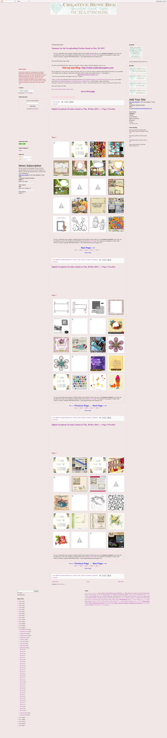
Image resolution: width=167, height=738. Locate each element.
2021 (20, 611)
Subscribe (140, 601)
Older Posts (121, 581)
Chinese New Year (133, 594)
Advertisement (95, 593)
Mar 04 (21, 704)
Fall (114, 596)
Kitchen (128, 597)
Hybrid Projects (116, 597)
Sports (122, 601)
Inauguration (123, 597)
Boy (149, 593)
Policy (132, 599)
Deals (88, 596)
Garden (145, 596)
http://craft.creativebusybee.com (97, 68)
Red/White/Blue (99, 601)
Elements (110, 596)
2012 (20, 717)
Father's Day (121, 596)
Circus (144, 594)
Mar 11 (21, 690)
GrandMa (99, 597)
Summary (58, 101)
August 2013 (23, 637)
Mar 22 (21, 667)
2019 (20, 615)
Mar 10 (21, 692)
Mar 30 (21, 651)
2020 (20, 613)
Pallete (103, 599)
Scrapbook (88, 259)
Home (88, 581)
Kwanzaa (132, 597)
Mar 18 (21, 676)
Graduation (94, 597)
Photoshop (83, 259)
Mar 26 (21, 659)
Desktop (92, 596)
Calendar (94, 594)
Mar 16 (21, 680)
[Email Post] (62, 101)
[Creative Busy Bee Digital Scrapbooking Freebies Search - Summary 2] (22, 144)
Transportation (108, 603)
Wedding (131, 603)
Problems (144, 599)
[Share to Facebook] (71, 102)
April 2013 (22, 645)
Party (110, 599)
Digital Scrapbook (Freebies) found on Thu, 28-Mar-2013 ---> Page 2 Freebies (83, 266)
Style (137, 601)
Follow (20, 150)
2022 (20, 609)
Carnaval (105, 594)
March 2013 (23, 647)
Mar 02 (21, 708)
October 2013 (23, 633)
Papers (107, 599)
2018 (20, 617)
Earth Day (101, 596)
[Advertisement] (83, 29)
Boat (141, 593)
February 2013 (23, 713)
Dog (95, 596)
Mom (145, 597)
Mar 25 (21, 661)
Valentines (121, 603)
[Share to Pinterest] (73, 102)
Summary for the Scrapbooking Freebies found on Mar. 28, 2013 (78, 48)
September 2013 (24, 635)
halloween (91, 605)
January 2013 (23, 715)
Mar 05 (21, 702)
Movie (148, 597)
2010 (20, 721)
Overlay (98, 599)
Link (136, 597)
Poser (135, 599)
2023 (20, 607)
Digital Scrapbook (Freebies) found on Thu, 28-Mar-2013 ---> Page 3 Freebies (83, 424)
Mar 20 (21, 671)
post (146, 61)
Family (116, 596)
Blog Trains (137, 593)
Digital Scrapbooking (65, 259)
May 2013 (22, 643)
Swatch (91, 603)
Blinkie (123, 593)
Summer (87, 603)
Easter (105, 596)
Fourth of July (140, 596)
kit (98, 605)
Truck (112, 603)
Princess (139, 599)
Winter (136, 603)
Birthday (119, 593)
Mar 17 (21, 678)
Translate (30, 93)
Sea (113, 601)
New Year (90, 599)
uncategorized (106, 604)
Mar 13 (21, 686)
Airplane (100, 593)
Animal (108, 593)
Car (101, 594)
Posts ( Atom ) (61, 584)
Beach (115, 593)
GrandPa (104, 597)
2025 (20, 603)
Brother (87, 594)
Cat (109, 594)
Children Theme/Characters (121, 594)
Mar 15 (21, 682)
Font (128, 596)
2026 (20, 601)
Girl (86, 597)
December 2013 (24, 629)
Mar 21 (21, 669)
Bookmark (145, 593)
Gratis (79, 259)
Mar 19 (21, 674)
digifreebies (58, 259)
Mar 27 (21, 657)
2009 (20, 723)
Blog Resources (129, 593)
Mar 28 (21, 655)
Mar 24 (21, 663)
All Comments (24, 159)
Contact (148, 594)
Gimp (148, 596)
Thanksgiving (101, 603)
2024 (20, 605)
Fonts (132, 596)
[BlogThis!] (67, 102)
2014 (20, 625)
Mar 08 (21, 696)
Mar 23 (21, 665)
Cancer (98, 594)
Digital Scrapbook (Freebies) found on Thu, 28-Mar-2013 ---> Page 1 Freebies (83, 108)
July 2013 (22, 639)
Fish (126, 596)
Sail (107, 601)
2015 (20, 623)
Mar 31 (21, 649)
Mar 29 (21, 653)
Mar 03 (21, 706)
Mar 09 (21, 694)
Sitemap (119, 601)
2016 (20, 621)
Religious (104, 601)
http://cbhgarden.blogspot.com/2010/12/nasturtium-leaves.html (98, 79)
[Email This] (65, 102)
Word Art (140, 603)
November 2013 (24, 631)
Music (86, 599)
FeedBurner (36, 108)
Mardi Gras (140, 597)
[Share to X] (69, 102)
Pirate (129, 599)
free (72, 259)
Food (135, 596)
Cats (111, 594)
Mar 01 (21, 710)
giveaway (87, 604)
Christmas (140, 594)
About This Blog (92, 55)
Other (94, 599)
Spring (126, 601)
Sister (115, 601)
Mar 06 (21, 700)
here (20, 83)
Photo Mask (115, 599)
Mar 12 (21, 688)
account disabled (146, 603)
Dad (86, 596)
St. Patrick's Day (132, 601)
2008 (20, 725)
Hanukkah (109, 597)
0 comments (55, 104)
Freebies (75, 259)
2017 (20, 619)
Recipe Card (91, 601)
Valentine (116, 603)
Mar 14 (21, 684)
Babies (112, 593)
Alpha (104, 593)
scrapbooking (95, 259)
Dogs (98, 596)
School (110, 601)
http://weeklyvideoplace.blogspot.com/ (87, 74)
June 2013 (22, 641)
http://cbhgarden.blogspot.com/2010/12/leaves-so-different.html (74, 81)
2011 (20, 719)
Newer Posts (55, 581)
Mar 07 (21, 698)
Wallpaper (126, 603)
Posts (22, 157)
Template (95, 603)
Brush (90, 594)
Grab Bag (89, 597)
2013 (20, 627)
